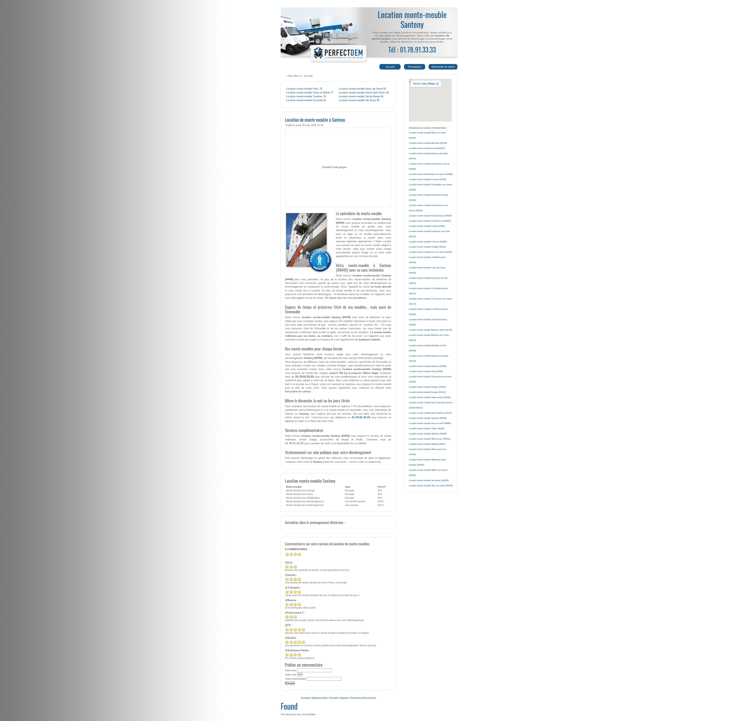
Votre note (290, 674)
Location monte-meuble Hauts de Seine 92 (362, 88)
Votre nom (290, 670)
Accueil (390, 66)
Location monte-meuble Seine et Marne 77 (309, 92)
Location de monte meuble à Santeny (315, 119)
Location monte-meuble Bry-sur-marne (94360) (431, 174)
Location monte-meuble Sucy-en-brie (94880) (430, 423)
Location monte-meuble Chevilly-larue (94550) (430, 216)
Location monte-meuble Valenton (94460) (428, 433)
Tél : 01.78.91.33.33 (412, 49)
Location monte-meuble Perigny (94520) (427, 387)
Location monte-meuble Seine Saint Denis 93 (364, 92)
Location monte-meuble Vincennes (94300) (429, 480)
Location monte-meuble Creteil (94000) (427, 226)
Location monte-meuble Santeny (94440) (428, 418)
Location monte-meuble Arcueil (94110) (427, 148)
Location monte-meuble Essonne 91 (306, 100)
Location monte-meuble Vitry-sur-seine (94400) (431, 485)
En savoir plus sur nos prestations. (346, 297)
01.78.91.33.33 (304, 376)
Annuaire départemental (314, 698)
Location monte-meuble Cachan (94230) (427, 179)
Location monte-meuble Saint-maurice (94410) (430, 413)
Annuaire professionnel (363, 698)
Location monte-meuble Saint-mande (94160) (430, 397)
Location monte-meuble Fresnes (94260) (428, 241)
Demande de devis (443, 66)
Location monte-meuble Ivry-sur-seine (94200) (430, 252)
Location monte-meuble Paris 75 (304, 88)
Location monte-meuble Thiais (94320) (427, 428)
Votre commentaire (295, 679)
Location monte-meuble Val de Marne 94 (361, 96)
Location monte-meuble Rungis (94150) (427, 392)
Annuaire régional (338, 698)
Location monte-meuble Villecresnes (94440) (429, 439)
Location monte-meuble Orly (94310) (426, 371)
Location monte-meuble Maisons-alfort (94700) (430, 330)
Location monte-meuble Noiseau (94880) (428, 366)
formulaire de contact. (298, 391)
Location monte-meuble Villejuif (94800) (427, 444)
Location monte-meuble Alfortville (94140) (428, 143)
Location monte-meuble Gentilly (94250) (427, 247)
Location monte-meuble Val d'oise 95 (359, 100)
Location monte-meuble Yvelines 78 (306, 96)
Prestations (414, 66)
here (312, 714)
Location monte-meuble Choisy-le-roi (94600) (430, 221)
